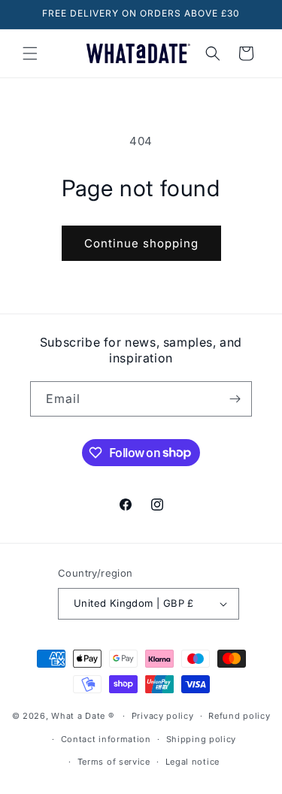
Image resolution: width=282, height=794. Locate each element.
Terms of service (113, 761)
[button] (30, 53)
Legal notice (192, 761)
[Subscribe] (234, 399)
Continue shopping (141, 243)
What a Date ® (82, 716)
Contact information (106, 739)
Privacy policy (163, 716)
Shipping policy (201, 739)
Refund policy (239, 716)
